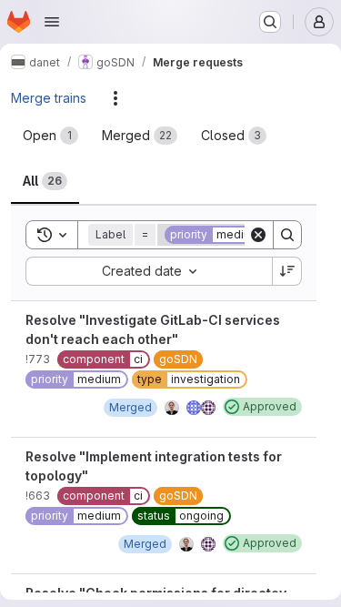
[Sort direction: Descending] (287, 271)
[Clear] (258, 235)
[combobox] (148, 271)
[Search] (287, 234)
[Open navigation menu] (51, 21)
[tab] (50, 135)
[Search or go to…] (270, 22)
